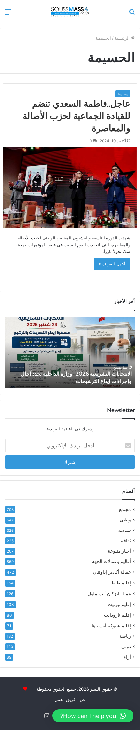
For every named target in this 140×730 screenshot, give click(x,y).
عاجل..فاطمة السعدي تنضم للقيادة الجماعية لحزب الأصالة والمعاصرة (76, 116)
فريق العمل (64, 699)
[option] (70, 352)
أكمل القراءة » (112, 263)
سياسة (122, 93)
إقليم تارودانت (117, 615)
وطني (125, 519)
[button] (92, 715)
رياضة (125, 636)
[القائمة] (8, 14)
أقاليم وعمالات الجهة (111, 561)
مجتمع (125, 509)
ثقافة (126, 540)
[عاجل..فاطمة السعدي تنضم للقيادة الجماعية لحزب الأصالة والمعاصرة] (70, 187)
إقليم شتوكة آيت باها (111, 625)
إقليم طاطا (120, 582)
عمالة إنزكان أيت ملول (109, 593)
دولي (126, 646)
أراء (127, 657)
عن (83, 699)
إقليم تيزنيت (119, 604)
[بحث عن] (132, 14)
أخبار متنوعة (119, 551)
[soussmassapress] (70, 12)
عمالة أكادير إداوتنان (112, 572)
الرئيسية (123, 38)
